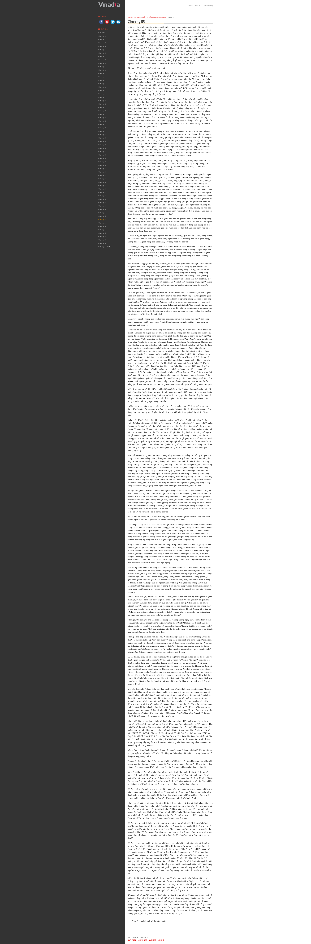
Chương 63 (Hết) (104, 247)
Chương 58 (102, 230)
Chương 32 (102, 141)
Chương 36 (102, 155)
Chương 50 (102, 203)
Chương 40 (102, 169)
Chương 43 (102, 179)
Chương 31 (102, 138)
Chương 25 (102, 118)
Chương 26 (102, 121)
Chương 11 (102, 70)
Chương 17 (102, 90)
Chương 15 (102, 84)
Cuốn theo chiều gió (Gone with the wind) (154, 17)
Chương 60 (102, 236)
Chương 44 (102, 182)
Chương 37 (102, 158)
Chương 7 (102, 56)
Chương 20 (102, 101)
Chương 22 (102, 107)
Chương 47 (102, 192)
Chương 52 (102, 209)
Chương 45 (102, 186)
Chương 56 (102, 223)
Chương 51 (102, 206)
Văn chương (208, 6)
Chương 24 (102, 114)
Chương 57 (102, 226)
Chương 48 (102, 196)
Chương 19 (102, 97)
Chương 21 (102, 104)
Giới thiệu (101, 33)
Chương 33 (102, 145)
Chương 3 (102, 43)
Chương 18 (102, 94)
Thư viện (130, 17)
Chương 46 (102, 189)
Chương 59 (102, 233)
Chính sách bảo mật (147, 940)
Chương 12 (102, 73)
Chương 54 (102, 216)
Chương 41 (102, 172)
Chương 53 (102, 213)
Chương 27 (102, 124)
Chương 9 (102, 63)
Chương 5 (102, 50)
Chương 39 (102, 165)
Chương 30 (102, 135)
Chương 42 (102, 175)
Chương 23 (102, 111)
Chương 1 (102, 36)
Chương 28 (102, 128)
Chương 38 (102, 162)
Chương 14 (102, 80)
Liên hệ (161, 940)
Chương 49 (102, 199)
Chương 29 (102, 131)
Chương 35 (102, 152)
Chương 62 (102, 243)
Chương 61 (102, 240)
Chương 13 (102, 77)
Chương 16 (102, 87)
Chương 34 (102, 148)
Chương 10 (102, 67)
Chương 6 (102, 53)
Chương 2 (102, 39)
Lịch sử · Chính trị (194, 6)
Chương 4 (102, 46)
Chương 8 (102, 60)
